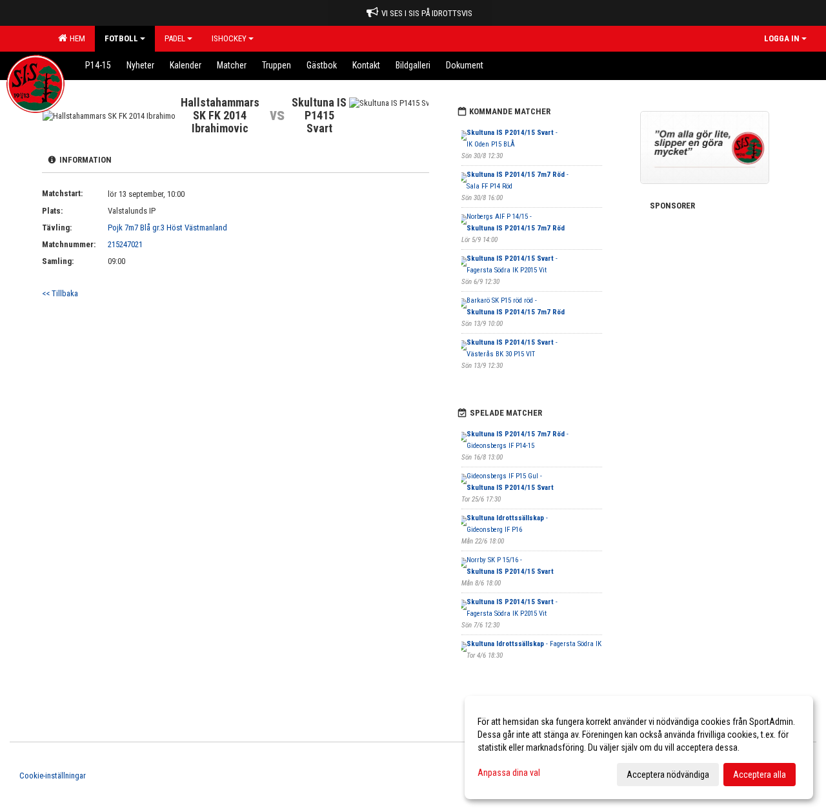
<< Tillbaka (60, 293)
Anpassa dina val (509, 772)
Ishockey (229, 38)
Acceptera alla (759, 774)
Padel (175, 38)
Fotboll (121, 38)
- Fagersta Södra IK (534, 644)
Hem (75, 38)
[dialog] (639, 747)
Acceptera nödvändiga (668, 774)
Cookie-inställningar (52, 775)
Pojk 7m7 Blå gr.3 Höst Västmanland (167, 227)
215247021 (125, 244)
